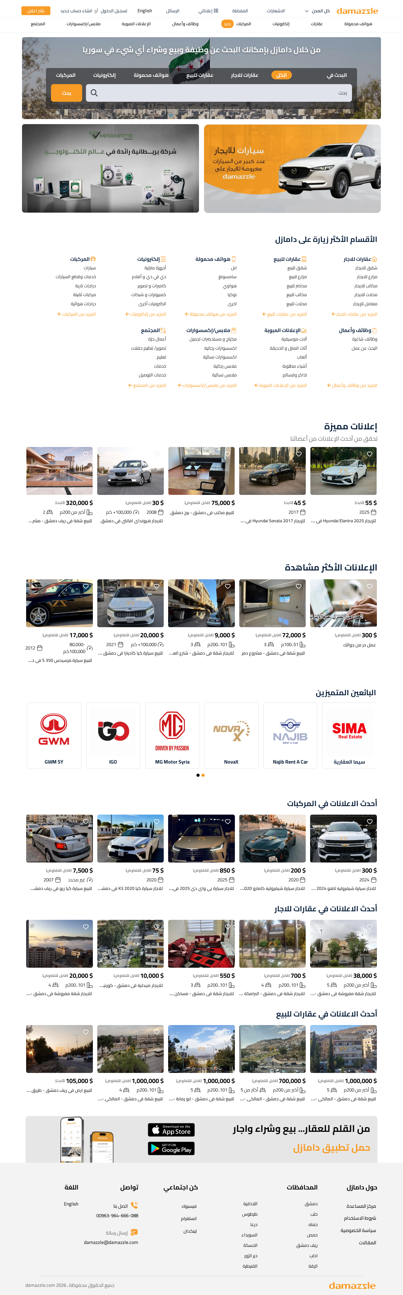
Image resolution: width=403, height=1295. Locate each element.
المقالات (367, 1242)
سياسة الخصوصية (358, 1230)
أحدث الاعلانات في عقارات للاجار (326, 909)
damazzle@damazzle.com (111, 1242)
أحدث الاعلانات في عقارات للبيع (326, 1014)
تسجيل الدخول (114, 11)
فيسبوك (189, 1206)
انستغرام (189, 1218)
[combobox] (225, 92)
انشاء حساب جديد (76, 11)
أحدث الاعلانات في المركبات (332, 803)
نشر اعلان (35, 11)
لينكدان (190, 1231)
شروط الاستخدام (360, 1218)
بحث (66, 93)
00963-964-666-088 (117, 1215)
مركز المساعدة (361, 1206)
